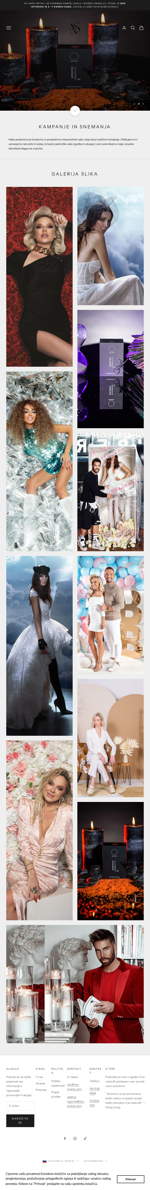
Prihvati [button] (131, 1179)
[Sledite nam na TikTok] (85, 1138)
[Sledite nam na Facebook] (65, 1138)
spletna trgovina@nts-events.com (76, 1101)
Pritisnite (41, 1090)
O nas (39, 1077)
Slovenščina (94, 1161)
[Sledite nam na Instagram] (75, 1138)
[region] (75, 60)
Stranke (40, 1083)
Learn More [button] (107, 1183)
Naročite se (20, 1120)
